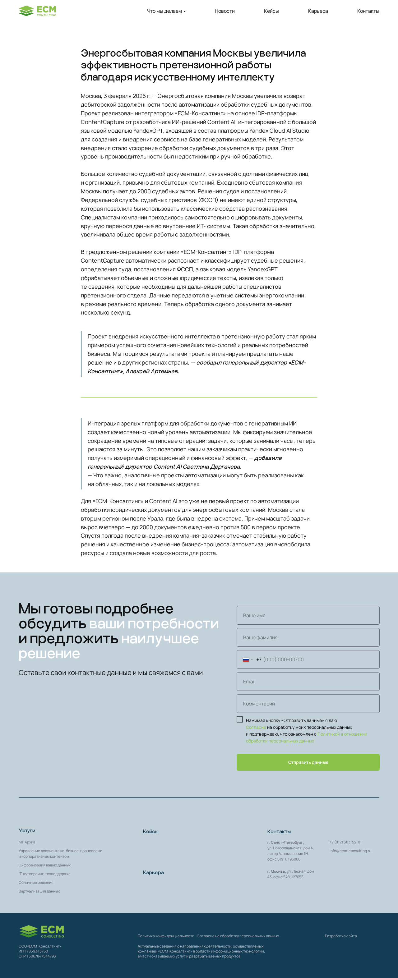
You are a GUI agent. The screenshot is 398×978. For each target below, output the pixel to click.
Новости (225, 10)
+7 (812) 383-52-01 (346, 842)
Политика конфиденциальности (166, 936)
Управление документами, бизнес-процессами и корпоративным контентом (60, 853)
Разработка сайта (341, 936)
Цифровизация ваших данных (45, 865)
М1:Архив (27, 842)
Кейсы (271, 10)
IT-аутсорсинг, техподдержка (45, 873)
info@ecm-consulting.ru (350, 850)
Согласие (256, 727)
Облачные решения (36, 882)
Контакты (368, 10)
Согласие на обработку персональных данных (238, 936)
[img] (42, 931)
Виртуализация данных (39, 891)
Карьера (318, 10)
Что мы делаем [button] (164, 10)
